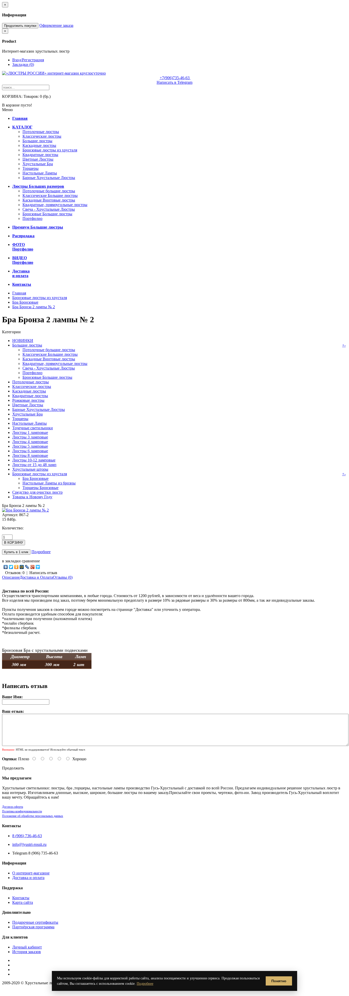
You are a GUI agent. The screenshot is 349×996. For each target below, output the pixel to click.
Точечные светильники (32, 428)
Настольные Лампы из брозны (49, 483)
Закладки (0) (23, 64)
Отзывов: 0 (15, 573)
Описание (11, 577)
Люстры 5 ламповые (30, 446)
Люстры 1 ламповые (30, 432)
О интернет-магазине (31, 873)
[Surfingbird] (38, 567)
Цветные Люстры (37, 159)
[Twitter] (11, 567)
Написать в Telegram (174, 82)
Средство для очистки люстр (37, 492)
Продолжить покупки (20, 26)
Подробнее (41, 552)
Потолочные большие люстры (48, 191)
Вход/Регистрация (28, 60)
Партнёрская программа (33, 927)
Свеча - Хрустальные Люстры (48, 209)
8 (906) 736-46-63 (27, 836)
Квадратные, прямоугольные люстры (54, 205)
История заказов (26, 952)
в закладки (11, 561)
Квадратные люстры (40, 154)
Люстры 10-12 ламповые (33, 460)
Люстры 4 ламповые (30, 442)
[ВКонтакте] (5, 567)
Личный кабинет (27, 947)
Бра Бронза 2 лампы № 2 (33, 307)
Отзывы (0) (63, 577)
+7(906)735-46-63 (175, 78)
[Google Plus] (32, 567)
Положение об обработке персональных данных (32, 816)
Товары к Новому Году (32, 497)
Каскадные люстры (39, 145)
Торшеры (30, 168)
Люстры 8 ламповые (30, 455)
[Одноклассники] (16, 567)
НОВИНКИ (22, 340)
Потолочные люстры (40, 131)
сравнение (31, 561)
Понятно (278, 981)
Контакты (20, 898)
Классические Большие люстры (50, 195)
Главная (19, 293)
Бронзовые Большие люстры (47, 214)
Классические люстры (41, 136)
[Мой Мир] (22, 567)
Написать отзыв (43, 573)
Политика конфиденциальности (22, 811)
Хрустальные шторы (30, 469)
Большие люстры (37, 141)
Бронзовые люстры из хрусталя (49, 150)
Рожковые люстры (28, 400)
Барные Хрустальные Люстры (48, 177)
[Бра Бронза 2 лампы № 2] (25, 510)
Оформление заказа (56, 25)
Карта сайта (22, 902)
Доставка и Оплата (36, 577)
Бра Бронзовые (25, 302)
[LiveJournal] (27, 567)
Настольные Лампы (39, 173)
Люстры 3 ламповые (30, 437)
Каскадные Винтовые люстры (48, 200)
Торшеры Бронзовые (40, 487)
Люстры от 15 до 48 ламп (34, 465)
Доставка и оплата (28, 877)
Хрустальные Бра (37, 164)
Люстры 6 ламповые (30, 451)
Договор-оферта (12, 807)
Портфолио (32, 218)
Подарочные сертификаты (35, 922)
